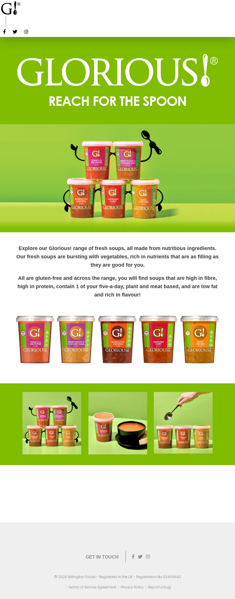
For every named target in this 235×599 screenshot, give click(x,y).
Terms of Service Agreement (92, 587)
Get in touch (102, 557)
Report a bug (159, 587)
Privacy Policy (132, 587)
